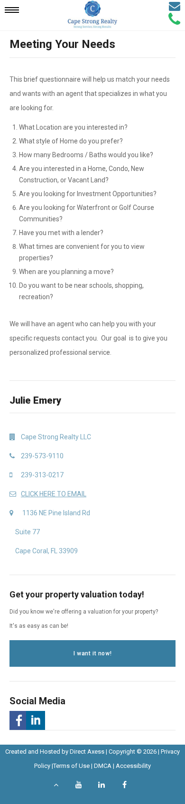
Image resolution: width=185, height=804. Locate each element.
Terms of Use (71, 765)
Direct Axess (87, 751)
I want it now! (92, 653)
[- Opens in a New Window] (17, 720)
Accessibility (133, 765)
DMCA (102, 765)
